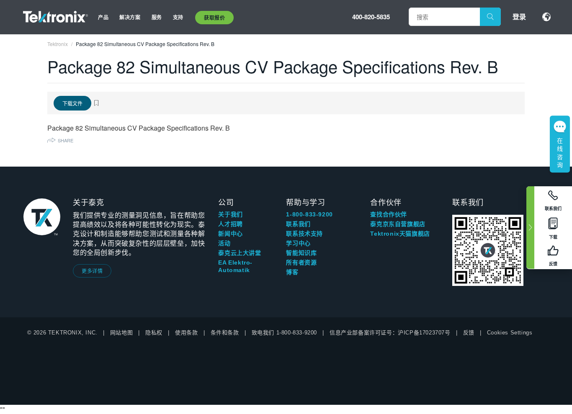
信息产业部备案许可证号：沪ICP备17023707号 (390, 332)
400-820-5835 (371, 16)
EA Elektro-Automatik (235, 266)
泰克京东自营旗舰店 (397, 224)
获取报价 (214, 17)
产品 (103, 17)
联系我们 (298, 224)
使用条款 (186, 332)
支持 (178, 17)
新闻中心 (230, 233)
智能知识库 (301, 252)
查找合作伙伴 (388, 214)
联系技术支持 (304, 233)
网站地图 (121, 332)
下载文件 (72, 103)
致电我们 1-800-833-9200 (284, 332)
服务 (157, 17)
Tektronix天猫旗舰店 (400, 233)
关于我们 (230, 214)
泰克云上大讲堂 (239, 252)
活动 (224, 243)
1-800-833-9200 (309, 214)
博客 (292, 272)
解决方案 (129, 17)
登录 (519, 16)
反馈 (468, 332)
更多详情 (92, 270)
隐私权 (153, 332)
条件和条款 (225, 332)
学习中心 (298, 243)
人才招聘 (230, 224)
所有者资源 (301, 262)
